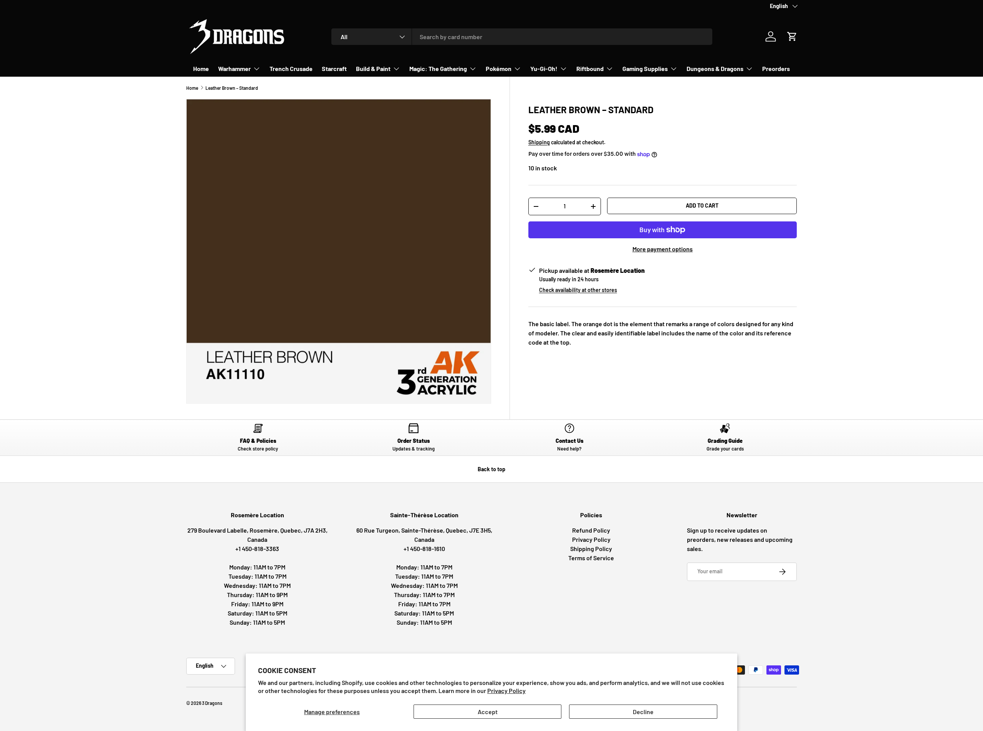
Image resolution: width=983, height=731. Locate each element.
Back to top (491, 469)
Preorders (776, 68)
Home (201, 68)
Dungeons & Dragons (715, 68)
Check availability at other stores (578, 290)
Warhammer (234, 68)
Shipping (539, 142)
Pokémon (498, 68)
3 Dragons (212, 703)
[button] (792, 36)
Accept (488, 711)
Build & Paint (373, 68)
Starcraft (334, 68)
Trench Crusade (291, 68)
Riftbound (590, 68)
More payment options (662, 248)
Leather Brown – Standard (231, 88)
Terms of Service (591, 557)
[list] (339, 251)
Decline (643, 711)
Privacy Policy (506, 690)
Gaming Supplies (645, 68)
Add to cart (702, 205)
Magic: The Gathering (438, 68)
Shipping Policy (591, 548)
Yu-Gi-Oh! (544, 68)
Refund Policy (591, 530)
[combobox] (522, 36)
